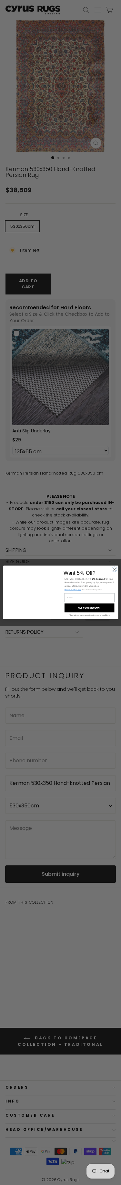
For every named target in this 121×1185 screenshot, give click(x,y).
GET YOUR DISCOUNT (89, 608)
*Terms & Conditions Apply (72, 590)
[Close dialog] (114, 569)
